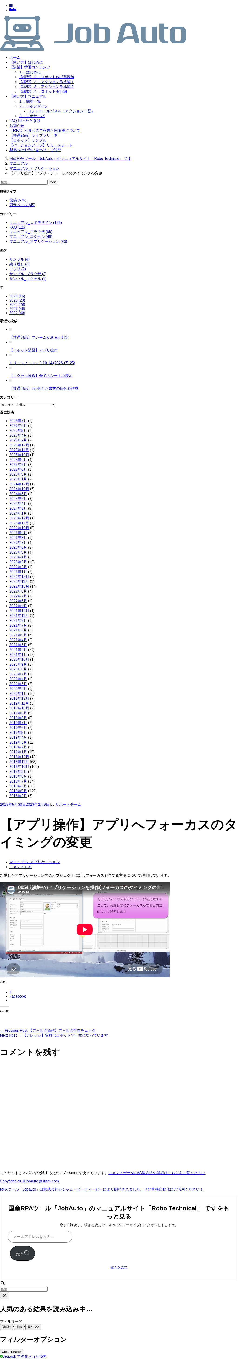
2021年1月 (18, 655)
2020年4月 (18, 679)
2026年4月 (18, 435)
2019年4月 (18, 737)
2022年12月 (19, 577)
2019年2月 (18, 747)
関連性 (6, 1327)
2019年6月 (18, 728)
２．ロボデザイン (33, 106)
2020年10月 (19, 659)
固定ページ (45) (22, 205)
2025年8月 (18, 465)
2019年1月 (18, 752)
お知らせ (16, 126)
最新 (19, 1327)
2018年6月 (18, 786)
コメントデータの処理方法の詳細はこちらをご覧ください (156, 1173)
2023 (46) (17, 309)
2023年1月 (18, 572)
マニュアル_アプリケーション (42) (38, 241)
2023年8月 (18, 538)
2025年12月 (19, 445)
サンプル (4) (19, 259)
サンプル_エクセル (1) (27, 279)
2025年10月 (19, 455)
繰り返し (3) (19, 264)
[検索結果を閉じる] (4, 1295)
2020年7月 (18, 674)
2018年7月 (18, 781)
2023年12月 (19, 518)
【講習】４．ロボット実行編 (43, 91)
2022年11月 (19, 581)
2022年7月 (18, 596)
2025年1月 (18, 479)
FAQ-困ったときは (24, 121)
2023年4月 (18, 557)
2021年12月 (19, 611)
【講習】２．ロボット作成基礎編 (46, 77)
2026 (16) (17, 296)
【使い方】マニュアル (27, 96)
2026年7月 (18, 421)
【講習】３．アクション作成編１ (46, 82)
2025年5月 (18, 474)
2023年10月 (19, 528)
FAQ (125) (17, 227)
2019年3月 (18, 742)
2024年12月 (19, 484)
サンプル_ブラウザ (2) (27, 274)
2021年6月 (18, 630)
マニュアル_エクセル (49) (30, 236)
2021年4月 (18, 640)
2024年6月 (18, 499)
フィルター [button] (13, 1321)
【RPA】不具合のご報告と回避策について (44, 130)
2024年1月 (18, 513)
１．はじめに (30, 72)
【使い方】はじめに (26, 62)
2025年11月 (19, 450)
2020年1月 (18, 694)
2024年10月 (19, 489)
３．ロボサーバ (32, 116)
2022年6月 (18, 601)
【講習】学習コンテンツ (29, 67)
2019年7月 (18, 723)
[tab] (11, 6)
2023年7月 (18, 542)
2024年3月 (18, 508)
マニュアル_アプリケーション (34, 862)
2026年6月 (18, 426)
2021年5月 (18, 635)
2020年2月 (18, 689)
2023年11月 (19, 523)
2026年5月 (18, 430)
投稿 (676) (17, 200)
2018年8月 (18, 776)
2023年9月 (18, 533)
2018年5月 (18, 791)
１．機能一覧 (30, 101)
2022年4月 (18, 606)
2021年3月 (18, 645)
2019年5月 (18, 732)
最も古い (33, 1327)
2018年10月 (19, 767)
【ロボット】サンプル (27, 140)
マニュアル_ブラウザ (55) (30, 232)
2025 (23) (17, 300)
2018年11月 (19, 762)
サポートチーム (68, 804)
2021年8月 (18, 620)
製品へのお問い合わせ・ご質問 (35, 150)
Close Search (11, 1351)
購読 (20, 1254)
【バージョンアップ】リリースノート (41, 145)
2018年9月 (18, 771)
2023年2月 (18, 567)
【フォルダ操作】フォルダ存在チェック (48, 1030)
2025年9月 (18, 460)
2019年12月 (19, 698)
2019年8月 (18, 718)
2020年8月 (18, 669)
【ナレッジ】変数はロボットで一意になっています (54, 1035)
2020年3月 (18, 684)
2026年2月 (18, 440)
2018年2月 (18, 796)
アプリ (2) (17, 269)
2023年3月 (18, 562)
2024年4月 (18, 504)
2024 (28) (17, 304)
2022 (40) (17, 313)
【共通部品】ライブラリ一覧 (33, 135)
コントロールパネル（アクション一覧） (61, 111)
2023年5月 (18, 552)
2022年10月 (19, 586)
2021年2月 (18, 650)
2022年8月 (18, 591)
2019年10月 (19, 708)
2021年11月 (19, 616)
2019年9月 (18, 713)
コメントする (20, 867)
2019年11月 (19, 703)
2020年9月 (18, 664)
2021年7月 (18, 625)
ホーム (14, 57)
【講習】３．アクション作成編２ (46, 87)
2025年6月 (18, 469)
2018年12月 (19, 757)
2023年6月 (18, 547)
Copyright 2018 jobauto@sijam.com (29, 1181)
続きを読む (119, 1267)
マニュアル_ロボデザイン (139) (35, 223)
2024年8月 (18, 494)
